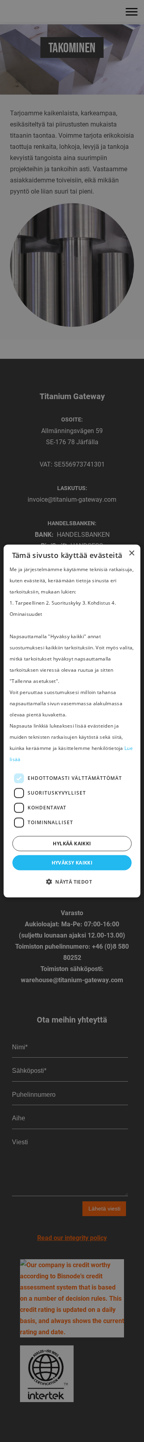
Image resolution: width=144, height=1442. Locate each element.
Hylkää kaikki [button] (72, 843)
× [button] (131, 553)
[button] (72, 882)
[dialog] (72, 721)
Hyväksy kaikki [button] (72, 862)
